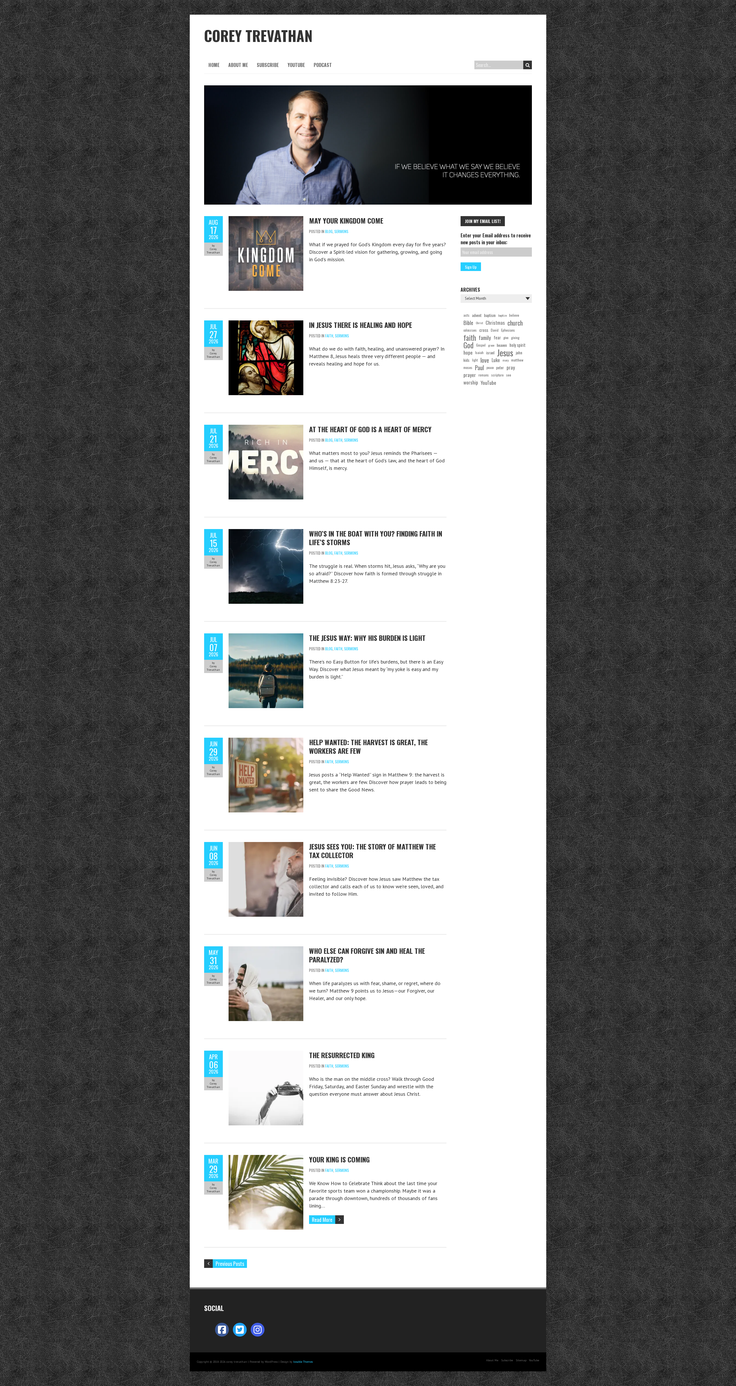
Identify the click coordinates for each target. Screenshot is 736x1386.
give (506, 337)
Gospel (481, 345)
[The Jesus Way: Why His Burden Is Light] (266, 637)
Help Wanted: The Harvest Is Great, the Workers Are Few (368, 746)
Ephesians (508, 330)
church (515, 322)
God (468, 345)
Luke (496, 360)
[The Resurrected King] (266, 1054)
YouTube (296, 64)
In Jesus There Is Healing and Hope (360, 325)
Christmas (495, 322)
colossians (470, 330)
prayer (469, 374)
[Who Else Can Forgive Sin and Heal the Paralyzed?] (266, 950)
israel (490, 352)
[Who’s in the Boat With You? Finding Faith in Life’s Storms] (266, 532)
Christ (479, 322)
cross (483, 330)
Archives (470, 289)
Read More (322, 1219)
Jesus (505, 352)
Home (214, 64)
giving (515, 337)
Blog (329, 231)
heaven (502, 345)
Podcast (323, 64)
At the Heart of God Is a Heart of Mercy (370, 429)
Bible (468, 322)
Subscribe (268, 64)
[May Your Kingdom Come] (266, 219)
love (484, 360)
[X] (240, 1330)
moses (467, 367)
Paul (479, 367)
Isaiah (479, 352)
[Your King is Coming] (266, 1158)
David (495, 330)
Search (527, 65)
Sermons (341, 231)
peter (500, 367)
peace (490, 367)
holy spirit (517, 345)
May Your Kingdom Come (346, 220)
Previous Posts (230, 1263)
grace (491, 345)
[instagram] (257, 1330)
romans (483, 374)
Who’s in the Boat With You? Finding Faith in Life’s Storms (375, 537)
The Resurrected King (342, 1055)
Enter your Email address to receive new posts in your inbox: (496, 239)
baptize (502, 315)
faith (469, 337)
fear (497, 338)
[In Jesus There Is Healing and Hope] (266, 324)
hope (468, 352)
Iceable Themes (303, 1362)
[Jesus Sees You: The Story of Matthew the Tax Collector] (266, 845)
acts (466, 315)
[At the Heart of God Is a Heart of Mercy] (266, 428)
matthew (517, 360)
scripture (497, 374)
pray (511, 367)
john (519, 352)
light (475, 360)
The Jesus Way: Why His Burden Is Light (367, 638)
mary (506, 360)
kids (466, 360)
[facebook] (222, 1330)
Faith (329, 336)
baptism (490, 315)
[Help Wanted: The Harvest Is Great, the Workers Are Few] (266, 741)
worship (470, 382)
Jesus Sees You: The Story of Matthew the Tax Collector (372, 850)
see (508, 375)
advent (477, 315)
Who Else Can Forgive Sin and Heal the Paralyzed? (367, 954)
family (485, 337)
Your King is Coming (339, 1159)
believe (514, 315)
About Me (238, 64)
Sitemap (521, 1360)
